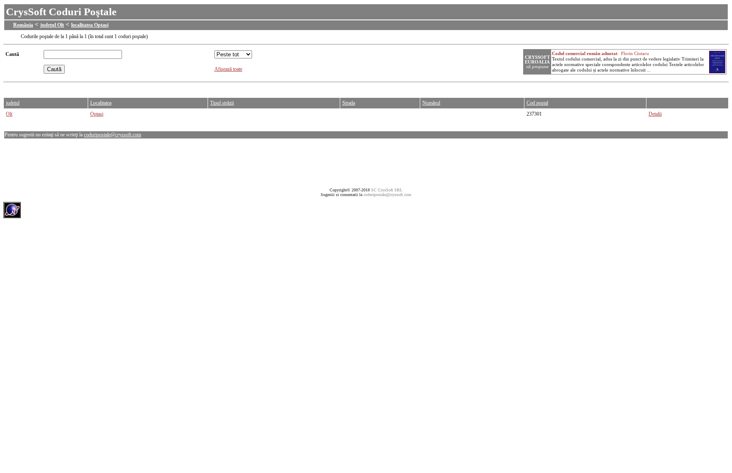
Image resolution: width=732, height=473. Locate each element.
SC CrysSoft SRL (386, 190)
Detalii (655, 114)
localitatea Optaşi (89, 25)
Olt (9, 114)
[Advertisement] (157, 88)
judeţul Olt (52, 25)
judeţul (12, 103)
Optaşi (96, 114)
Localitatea (100, 103)
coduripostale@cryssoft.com (112, 135)
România (23, 25)
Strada (348, 103)
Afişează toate (228, 69)
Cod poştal (537, 103)
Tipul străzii (222, 103)
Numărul (431, 103)
